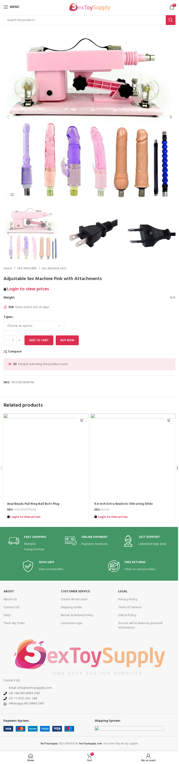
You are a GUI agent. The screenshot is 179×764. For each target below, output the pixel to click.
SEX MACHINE (27, 268)
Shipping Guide (71, 607)
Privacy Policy (128, 599)
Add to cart (39, 340)
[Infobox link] (32, 543)
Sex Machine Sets (54, 268)
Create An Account (74, 599)
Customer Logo (72, 623)
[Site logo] (89, 7)
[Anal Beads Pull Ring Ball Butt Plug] (45, 456)
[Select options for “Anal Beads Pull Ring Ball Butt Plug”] (82, 420)
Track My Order (14, 623)
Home (7, 268)
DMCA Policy (127, 615)
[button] (8, 117)
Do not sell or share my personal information (140, 625)
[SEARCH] (171, 20)
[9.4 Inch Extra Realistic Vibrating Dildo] (133, 456)
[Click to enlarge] (12, 194)
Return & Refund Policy (77, 615)
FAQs (7, 615)
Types (8, 317)
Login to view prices (28, 289)
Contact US (11, 607)
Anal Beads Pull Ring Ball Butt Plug (33, 504)
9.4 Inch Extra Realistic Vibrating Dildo (123, 504)
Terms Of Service (129, 607)
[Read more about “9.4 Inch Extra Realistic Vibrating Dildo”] (169, 420)
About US (10, 599)
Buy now (67, 340)
